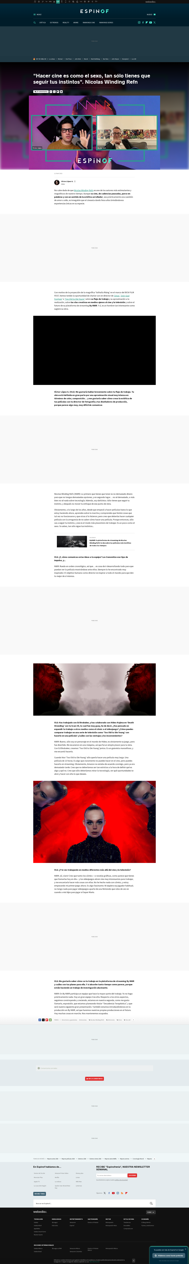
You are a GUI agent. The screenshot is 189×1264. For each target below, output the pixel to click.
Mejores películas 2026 (68, 1159)
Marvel (86, 59)
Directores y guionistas (69, 1020)
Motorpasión (109, 1222)
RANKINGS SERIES (106, 22)
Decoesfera (127, 1225)
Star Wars (105, 59)
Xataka (36, 1222)
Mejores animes (125, 1159)
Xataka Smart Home (40, 1232)
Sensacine (73, 1222)
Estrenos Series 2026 (96, 1159)
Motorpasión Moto (111, 1225)
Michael (60, 59)
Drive (120, 1020)
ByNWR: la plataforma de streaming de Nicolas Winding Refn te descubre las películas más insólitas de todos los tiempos (110, 543)
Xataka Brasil (38, 1251)
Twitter (154, 22)
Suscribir (132, 1175)
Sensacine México (75, 1248)
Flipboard (146, 22)
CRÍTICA (42, 22)
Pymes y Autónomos (148, 1225)
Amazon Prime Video (61, 1173)
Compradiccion (128, 1229)
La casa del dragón (40, 1186)
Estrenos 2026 (82, 1159)
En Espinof (93, 537)
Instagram (139, 22)
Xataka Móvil (38, 1225)
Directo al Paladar (93, 1222)
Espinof (94, 11)
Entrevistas (83, 1020)
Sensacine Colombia (76, 1251)
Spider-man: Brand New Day (62, 1187)
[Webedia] (40, 1211)
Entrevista (111, 1020)
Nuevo (149, 14)
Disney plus (79, 1173)
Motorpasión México (112, 1248)
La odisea (52, 59)
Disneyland (125, 59)
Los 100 (134, 59)
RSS (122, 1192)
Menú (39, 14)
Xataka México (38, 1248)
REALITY (66, 22)
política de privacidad (121, 1180)
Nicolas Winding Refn (83, 190)
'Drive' (116, 295)
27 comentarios (42, 92)
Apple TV (37, 1182)
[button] (68, 181)
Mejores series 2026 (53, 1159)
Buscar (151, 1203)
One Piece (69, 59)
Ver (95, 1079)
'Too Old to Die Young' (75, 299)
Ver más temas (39, 1194)
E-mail (61, 91)
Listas (78, 1177)
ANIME (75, 22)
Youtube (150, 22)
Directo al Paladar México (93, 1249)
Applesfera (37, 1229)
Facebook (143, 22)
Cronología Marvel (138, 1159)
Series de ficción (39, 1173)
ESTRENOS (54, 22)
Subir (149, 1212)
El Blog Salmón (146, 1222)
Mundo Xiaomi (38, 1235)
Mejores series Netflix (111, 1159)
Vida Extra (55, 1225)
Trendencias (127, 1222)
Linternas (79, 1186)
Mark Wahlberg (95, 59)
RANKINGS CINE (89, 22)
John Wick (78, 59)
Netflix (57, 1177)
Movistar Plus (38, 1177)
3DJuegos (55, 1222)
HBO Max (79, 1182)
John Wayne (115, 59)
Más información (95, 1262)
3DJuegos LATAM (57, 1248)
